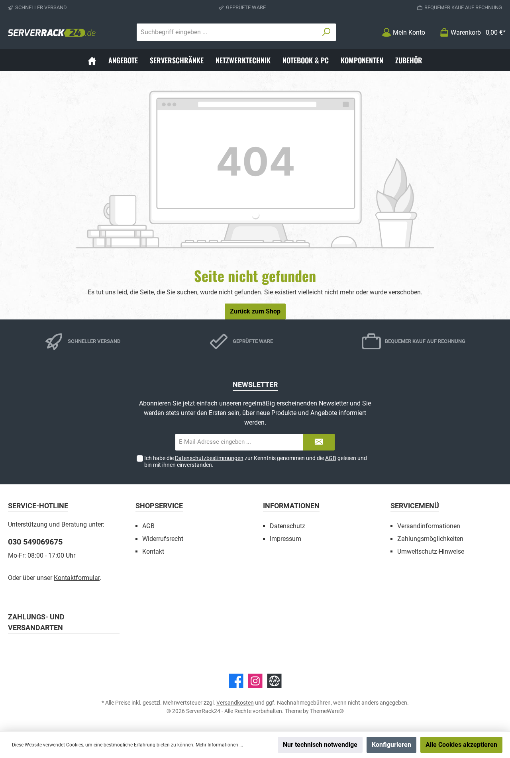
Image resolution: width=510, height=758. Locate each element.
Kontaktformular (77, 578)
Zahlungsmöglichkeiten (430, 539)
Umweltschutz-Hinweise (430, 551)
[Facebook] (236, 681)
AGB (330, 458)
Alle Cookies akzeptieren (461, 744)
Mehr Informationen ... (219, 745)
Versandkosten (235, 702)
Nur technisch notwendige (320, 744)
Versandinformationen (428, 526)
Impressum (285, 539)
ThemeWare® (327, 711)
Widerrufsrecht (162, 539)
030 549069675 (35, 541)
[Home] (92, 60)
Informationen (291, 505)
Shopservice (159, 505)
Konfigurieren (391, 744)
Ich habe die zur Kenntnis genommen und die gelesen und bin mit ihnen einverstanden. (255, 461)
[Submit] (319, 442)
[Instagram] (255, 681)
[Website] (274, 681)
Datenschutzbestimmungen (209, 458)
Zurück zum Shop (255, 311)
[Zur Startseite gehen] (52, 32)
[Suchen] (326, 32)
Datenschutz (287, 526)
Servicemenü (414, 505)
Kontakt (153, 551)
